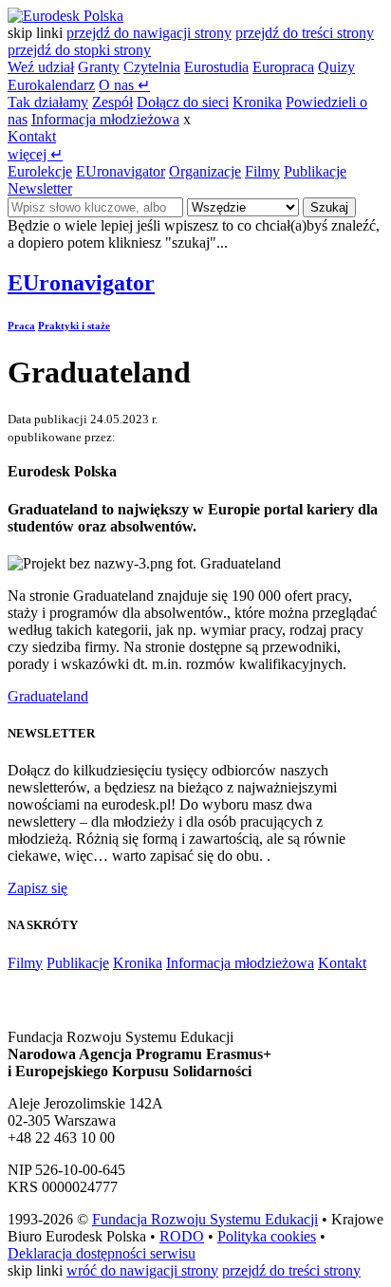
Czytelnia (151, 67)
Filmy (262, 171)
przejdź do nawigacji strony (149, 33)
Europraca (283, 67)
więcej (35, 154)
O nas (124, 85)
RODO (181, 1236)
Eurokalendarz (51, 85)
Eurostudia (216, 67)
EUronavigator (120, 171)
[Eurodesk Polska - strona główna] (65, 16)
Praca (21, 325)
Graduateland (48, 696)
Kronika (257, 102)
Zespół (112, 102)
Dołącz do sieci (183, 102)
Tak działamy (48, 102)
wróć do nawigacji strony (142, 1270)
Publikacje (315, 171)
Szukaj (329, 207)
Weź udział (41, 67)
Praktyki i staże (74, 325)
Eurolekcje (40, 171)
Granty (99, 67)
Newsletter (40, 188)
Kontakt (32, 136)
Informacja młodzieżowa (105, 119)
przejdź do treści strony (304, 33)
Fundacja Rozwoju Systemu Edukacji (205, 1219)
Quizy (336, 67)
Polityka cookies (266, 1236)
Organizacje (205, 171)
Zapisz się (37, 888)
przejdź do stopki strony (79, 50)
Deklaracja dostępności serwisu (102, 1253)
